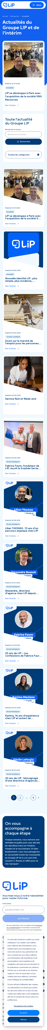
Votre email (7, 903)
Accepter (23, 1013)
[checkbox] (4, 925)
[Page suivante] (38, 797)
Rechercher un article (13, 129)
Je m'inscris (23, 918)
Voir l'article (10, 105)
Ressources (15, 16)
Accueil (5, 16)
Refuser (23, 1019)
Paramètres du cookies (23, 1006)
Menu (38, 5)
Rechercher (25, 141)
